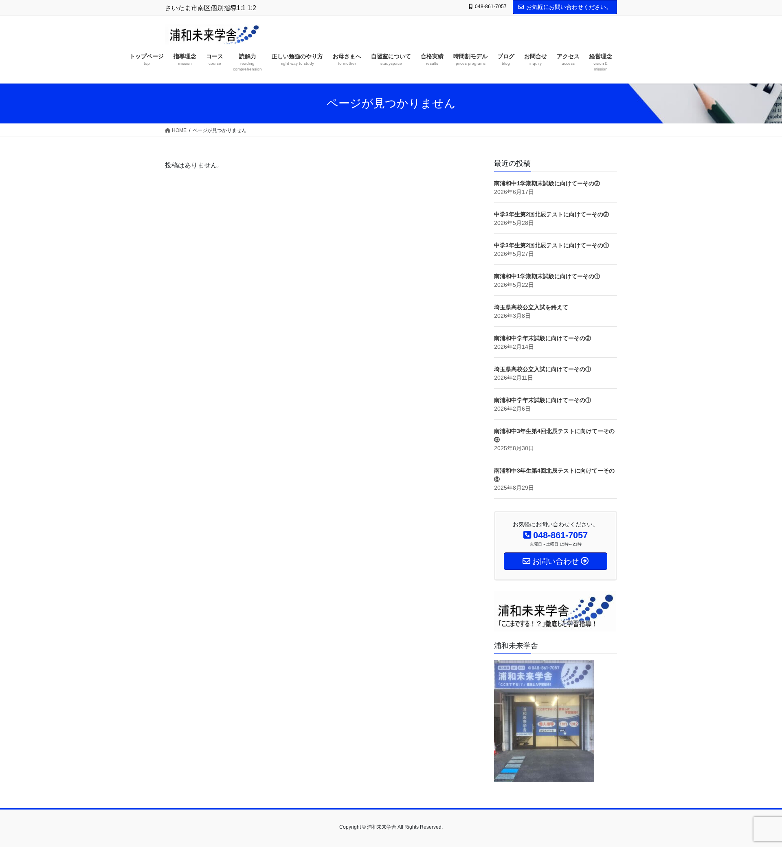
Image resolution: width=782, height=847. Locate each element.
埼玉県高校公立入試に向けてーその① (542, 369)
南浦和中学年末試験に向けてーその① (542, 400)
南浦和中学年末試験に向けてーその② (542, 338)
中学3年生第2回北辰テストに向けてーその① (551, 245)
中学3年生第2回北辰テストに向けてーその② (551, 214)
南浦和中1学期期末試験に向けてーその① (547, 276)
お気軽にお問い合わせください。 (569, 7)
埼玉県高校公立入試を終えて (531, 307)
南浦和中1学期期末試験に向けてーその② (547, 183)
